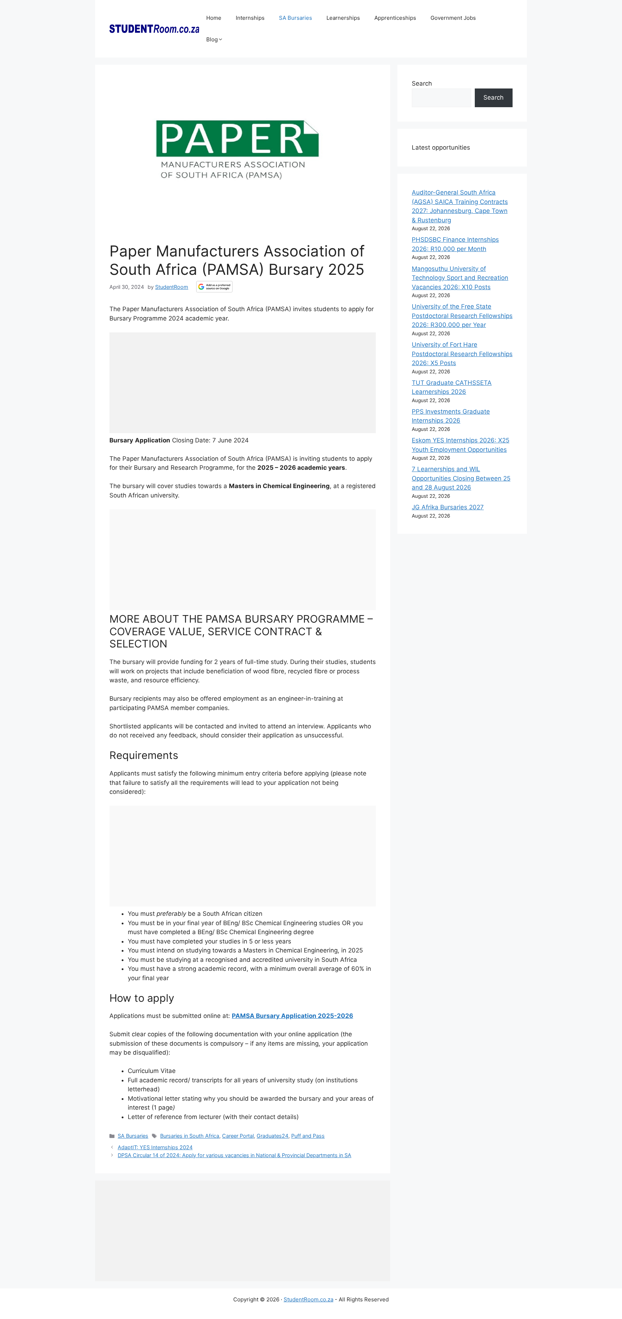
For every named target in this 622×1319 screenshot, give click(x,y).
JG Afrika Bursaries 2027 (448, 507)
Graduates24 (272, 1136)
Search (422, 83)
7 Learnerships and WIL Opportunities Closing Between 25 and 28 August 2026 (461, 478)
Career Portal (238, 1136)
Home (213, 17)
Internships (250, 17)
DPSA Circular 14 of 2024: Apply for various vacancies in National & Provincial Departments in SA (234, 1155)
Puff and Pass (308, 1136)
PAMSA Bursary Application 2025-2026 (292, 1015)
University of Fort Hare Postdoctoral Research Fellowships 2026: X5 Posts (462, 354)
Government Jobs (453, 17)
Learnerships (343, 17)
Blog (212, 39)
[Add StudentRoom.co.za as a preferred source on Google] (214, 286)
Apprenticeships (395, 17)
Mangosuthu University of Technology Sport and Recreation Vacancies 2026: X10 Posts (460, 278)
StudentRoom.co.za (308, 1299)
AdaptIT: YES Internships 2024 (155, 1147)
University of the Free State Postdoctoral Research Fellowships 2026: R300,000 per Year (462, 315)
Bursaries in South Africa (189, 1136)
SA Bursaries (295, 17)
